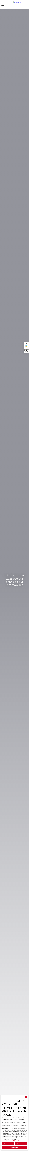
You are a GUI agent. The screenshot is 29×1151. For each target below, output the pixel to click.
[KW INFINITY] (20, 4)
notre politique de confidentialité (10, 1140)
